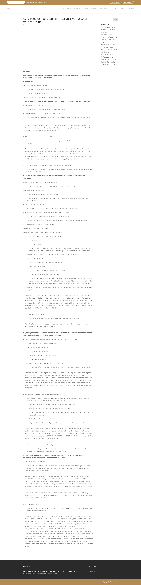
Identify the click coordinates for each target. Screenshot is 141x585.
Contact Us (130, 9)
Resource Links (118, 9)
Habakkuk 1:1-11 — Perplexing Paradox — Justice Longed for (108, 54)
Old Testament (115, 2)
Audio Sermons (104, 9)
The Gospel (76, 9)
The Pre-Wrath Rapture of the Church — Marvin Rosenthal (109, 29)
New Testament (128, 2)
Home (62, 9)
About (69, 9)
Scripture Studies (90, 9)
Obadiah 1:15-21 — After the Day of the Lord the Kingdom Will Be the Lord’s (109, 62)
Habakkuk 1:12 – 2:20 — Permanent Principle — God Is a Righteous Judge (109, 47)
